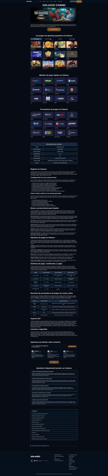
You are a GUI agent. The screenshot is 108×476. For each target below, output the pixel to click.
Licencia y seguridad (35, 434)
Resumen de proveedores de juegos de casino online (41, 430)
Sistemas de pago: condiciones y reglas (38, 428)
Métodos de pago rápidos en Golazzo (38, 415)
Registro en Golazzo (35, 422)
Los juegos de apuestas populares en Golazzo (40, 413)
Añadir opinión (72, 346)
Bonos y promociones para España (38, 424)
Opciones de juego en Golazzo (37, 426)
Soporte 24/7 (34, 432)
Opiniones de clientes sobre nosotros (38, 436)
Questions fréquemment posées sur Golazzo (39, 438)
